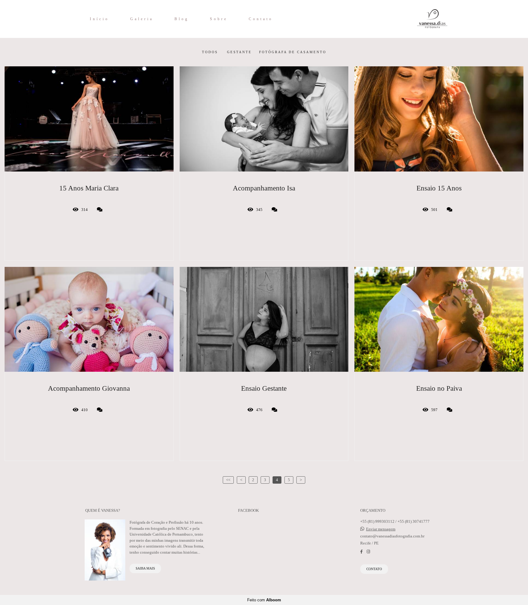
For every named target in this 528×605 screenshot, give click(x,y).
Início (99, 19)
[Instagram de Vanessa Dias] (368, 552)
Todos (210, 52)
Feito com (264, 600)
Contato (261, 19)
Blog (181, 19)
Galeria (141, 19)
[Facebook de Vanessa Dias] (361, 552)
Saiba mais (145, 568)
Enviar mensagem (380, 529)
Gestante (239, 52)
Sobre (219, 19)
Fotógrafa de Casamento (292, 52)
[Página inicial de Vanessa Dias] (417, 19)
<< (228, 480)
